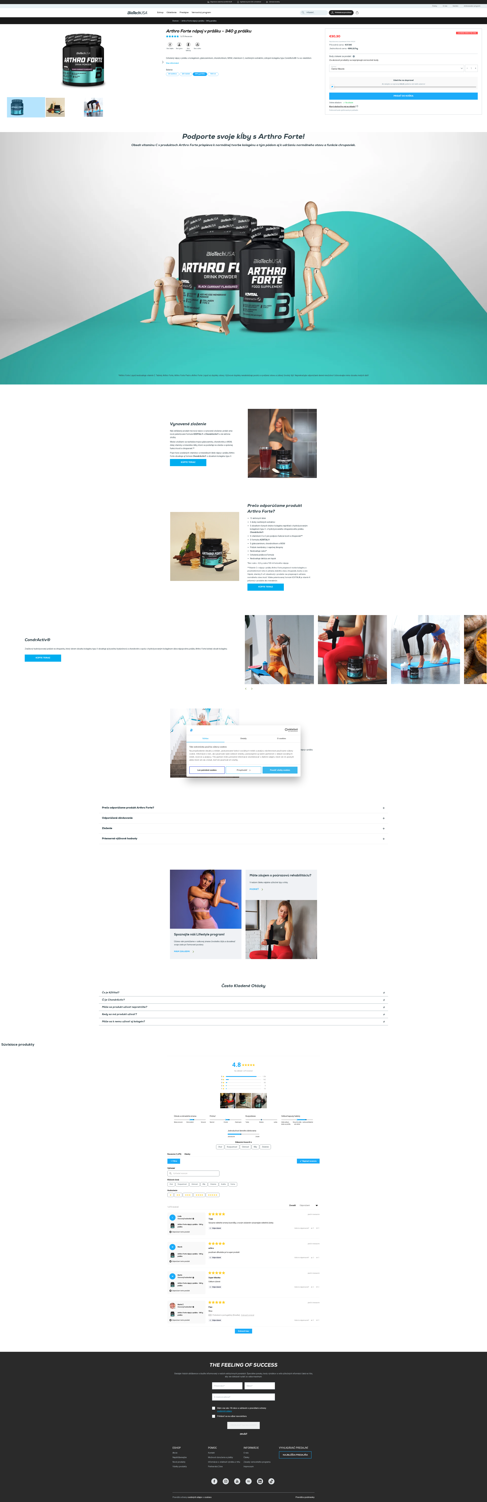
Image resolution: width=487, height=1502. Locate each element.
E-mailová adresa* (222, 1397)
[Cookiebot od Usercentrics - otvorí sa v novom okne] (287, 730)
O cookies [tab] (281, 738)
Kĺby (204, 1184)
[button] (179, 37)
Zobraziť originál (247, 1315)
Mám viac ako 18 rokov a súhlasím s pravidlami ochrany (241, 1409)
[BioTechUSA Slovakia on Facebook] (214, 1484)
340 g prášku (200, 74)
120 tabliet (186, 74)
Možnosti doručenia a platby (220, 1457)
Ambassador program (472, 6)
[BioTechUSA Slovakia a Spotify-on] (249, 1484)
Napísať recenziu (311, 1161)
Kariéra (455, 6)
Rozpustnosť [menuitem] (232, 1147)
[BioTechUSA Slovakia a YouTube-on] (237, 1484)
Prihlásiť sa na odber (243, 1425)
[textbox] (193, 1173)
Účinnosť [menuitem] (245, 1147)
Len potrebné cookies (207, 770)
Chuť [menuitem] (220, 1147)
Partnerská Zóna (215, 1466)
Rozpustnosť (182, 1184)
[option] (83, 60)
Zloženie (213, 1184)
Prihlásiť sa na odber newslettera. (232, 1416)
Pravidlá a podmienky (305, 1497)
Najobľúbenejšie (179, 1457)
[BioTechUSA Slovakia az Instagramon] (226, 1484)
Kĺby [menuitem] (255, 1147)
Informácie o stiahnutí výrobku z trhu (224, 1462)
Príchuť (333, 67)
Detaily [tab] (243, 738)
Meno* (250, 1386)
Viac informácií (172, 63)
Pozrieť (254, 889)
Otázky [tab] (187, 1154)
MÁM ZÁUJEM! (182, 952)
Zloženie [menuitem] (265, 1147)
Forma (233, 1184)
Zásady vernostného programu (257, 1462)
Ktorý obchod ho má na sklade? (342, 107)
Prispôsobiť (242, 770)
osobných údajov (224, 1411)
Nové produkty (178, 1462)
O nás (445, 6)
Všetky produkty (179, 1466)
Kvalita (223, 1184)
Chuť (171, 1184)
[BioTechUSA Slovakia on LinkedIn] (260, 1484)
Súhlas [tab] (205, 738)
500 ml (213, 74)
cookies (208, 1497)
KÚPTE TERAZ (188, 462)
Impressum (249, 1466)
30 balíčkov (172, 74)
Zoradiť (292, 1205)
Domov (175, 21)
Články (434, 6)
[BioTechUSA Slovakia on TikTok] (271, 1484)
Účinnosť (195, 1184)
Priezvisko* (219, 1386)
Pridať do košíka (403, 96)
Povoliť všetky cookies (280, 770)
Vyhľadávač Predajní (293, 1447)
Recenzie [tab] (174, 1154)
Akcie (174, 1453)
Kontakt (211, 1453)
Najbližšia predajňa (295, 1455)
